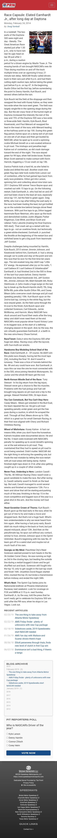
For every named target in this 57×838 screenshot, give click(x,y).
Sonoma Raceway (27, 816)
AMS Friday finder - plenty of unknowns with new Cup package (31, 623)
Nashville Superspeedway (27, 809)
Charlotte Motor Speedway (28, 798)
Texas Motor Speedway (27, 819)
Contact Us (28, 829)
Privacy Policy (28, 783)
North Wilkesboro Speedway (27, 814)
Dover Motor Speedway (27, 800)
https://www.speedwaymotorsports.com (29, 776)
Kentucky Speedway (27, 805)
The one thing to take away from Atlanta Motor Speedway (31, 616)
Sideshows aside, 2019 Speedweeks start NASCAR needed (32, 630)
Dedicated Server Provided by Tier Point (28, 780)
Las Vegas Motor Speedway (27, 807)
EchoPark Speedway (27, 802)
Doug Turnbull (13, 26)
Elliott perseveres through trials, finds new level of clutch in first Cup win (33, 644)
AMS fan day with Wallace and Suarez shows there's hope (30, 637)
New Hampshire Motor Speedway (27, 812)
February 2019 (14, 669)
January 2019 (14, 688)
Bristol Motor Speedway (28, 795)
